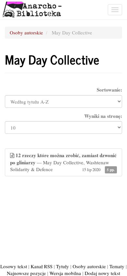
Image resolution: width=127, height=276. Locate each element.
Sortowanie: (109, 89)
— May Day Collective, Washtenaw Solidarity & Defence (63, 162)
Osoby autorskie (26, 32)
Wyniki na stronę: (103, 116)
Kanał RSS (41, 266)
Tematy (116, 266)
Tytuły (62, 266)
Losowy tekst (13, 266)
